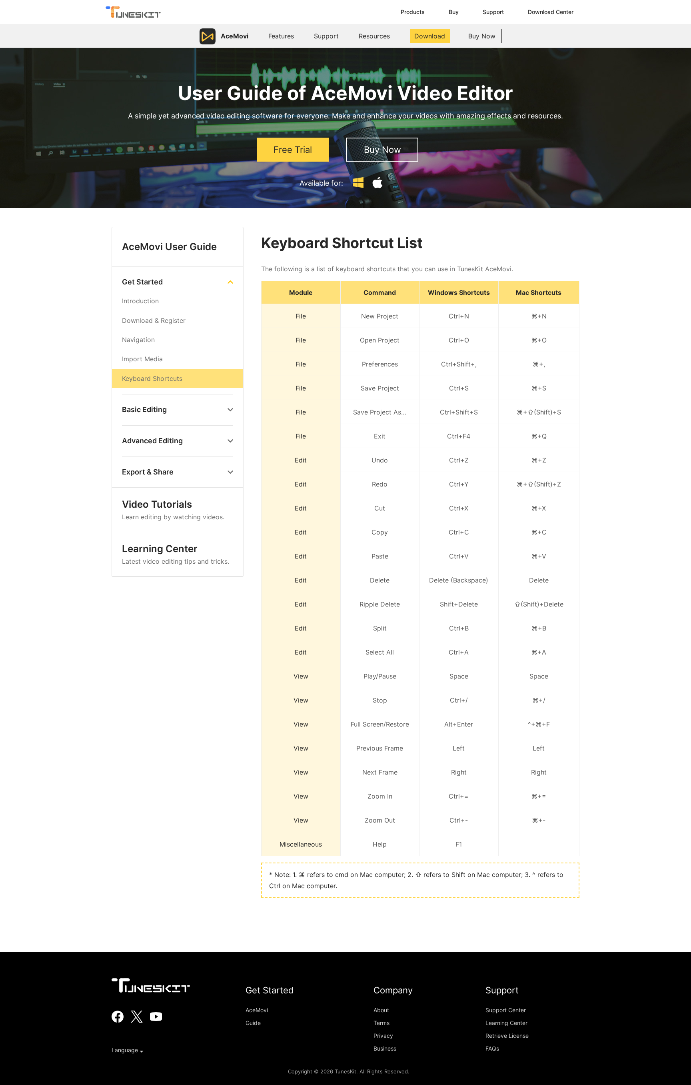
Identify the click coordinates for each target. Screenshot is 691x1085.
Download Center (550, 11)
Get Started (142, 282)
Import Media (142, 359)
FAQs (492, 1048)
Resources (374, 36)
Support (493, 11)
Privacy (383, 1035)
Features (281, 36)
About (381, 1010)
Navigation (138, 340)
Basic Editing (144, 409)
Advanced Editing (152, 440)
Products (413, 11)
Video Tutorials (173, 509)
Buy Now (481, 36)
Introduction (140, 301)
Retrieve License (507, 1035)
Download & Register (154, 320)
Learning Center (175, 554)
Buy (454, 11)
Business (384, 1048)
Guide (253, 1022)
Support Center (505, 1010)
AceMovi (257, 1010)
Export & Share (148, 472)
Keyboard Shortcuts (152, 378)
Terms (381, 1022)
